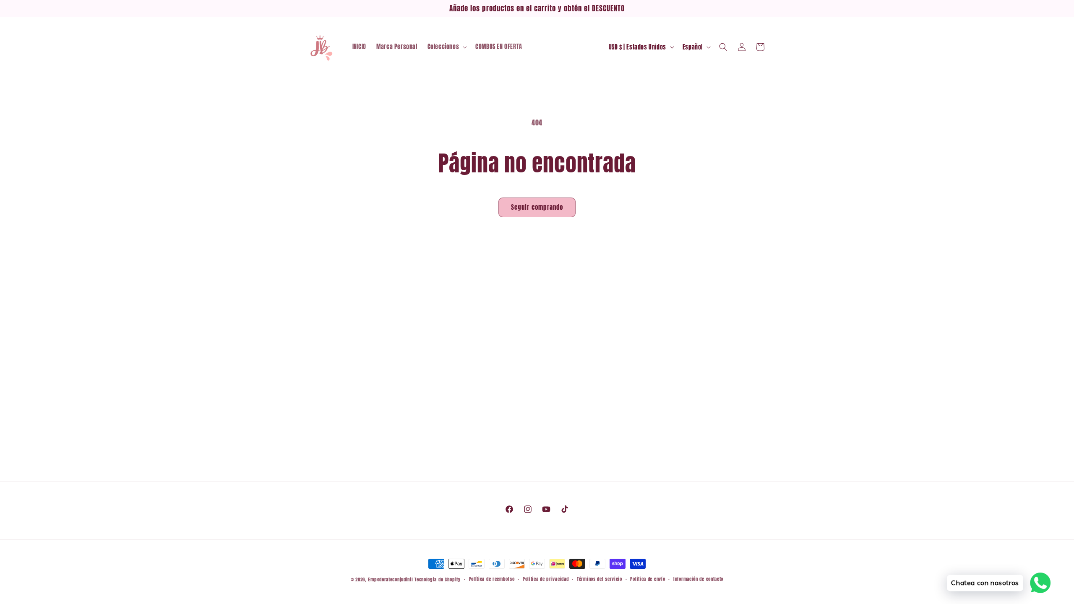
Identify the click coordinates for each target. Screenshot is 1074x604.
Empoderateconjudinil (390, 579)
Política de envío (647, 579)
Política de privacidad (545, 579)
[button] (446, 47)
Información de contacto (698, 579)
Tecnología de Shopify (437, 579)
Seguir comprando (537, 207)
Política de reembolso (492, 579)
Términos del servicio (599, 579)
